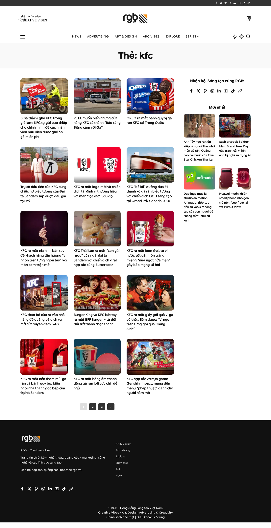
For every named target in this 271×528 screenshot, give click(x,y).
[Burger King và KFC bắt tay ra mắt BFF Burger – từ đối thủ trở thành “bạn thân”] (97, 293)
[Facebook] (216, 3)
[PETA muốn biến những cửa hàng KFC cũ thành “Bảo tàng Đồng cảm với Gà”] (97, 96)
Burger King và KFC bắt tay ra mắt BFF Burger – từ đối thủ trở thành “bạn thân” (95, 319)
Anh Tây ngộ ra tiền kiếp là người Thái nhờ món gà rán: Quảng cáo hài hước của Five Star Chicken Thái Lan (199, 150)
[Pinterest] (225, 3)
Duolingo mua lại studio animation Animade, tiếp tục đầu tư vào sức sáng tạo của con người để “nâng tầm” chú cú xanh (198, 207)
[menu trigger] (25, 37)
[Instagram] (230, 3)
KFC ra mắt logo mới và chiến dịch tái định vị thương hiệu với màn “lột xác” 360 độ (97, 191)
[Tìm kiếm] (248, 37)
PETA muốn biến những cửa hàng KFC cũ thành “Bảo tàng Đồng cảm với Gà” (97, 122)
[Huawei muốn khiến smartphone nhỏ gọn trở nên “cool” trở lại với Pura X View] (235, 177)
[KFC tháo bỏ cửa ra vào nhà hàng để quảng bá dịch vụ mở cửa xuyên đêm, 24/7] (44, 293)
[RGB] (135, 18)
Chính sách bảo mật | (121, 517)
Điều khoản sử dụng (151, 517)
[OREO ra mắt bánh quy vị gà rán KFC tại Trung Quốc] (150, 96)
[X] (221, 3)
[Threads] (248, 3)
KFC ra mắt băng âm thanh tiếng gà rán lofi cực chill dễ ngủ (95, 383)
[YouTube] (239, 3)
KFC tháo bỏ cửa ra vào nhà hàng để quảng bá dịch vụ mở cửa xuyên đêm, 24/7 (42, 319)
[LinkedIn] (234, 3)
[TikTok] (243, 3)
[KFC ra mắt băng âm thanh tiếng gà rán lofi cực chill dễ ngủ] (97, 356)
